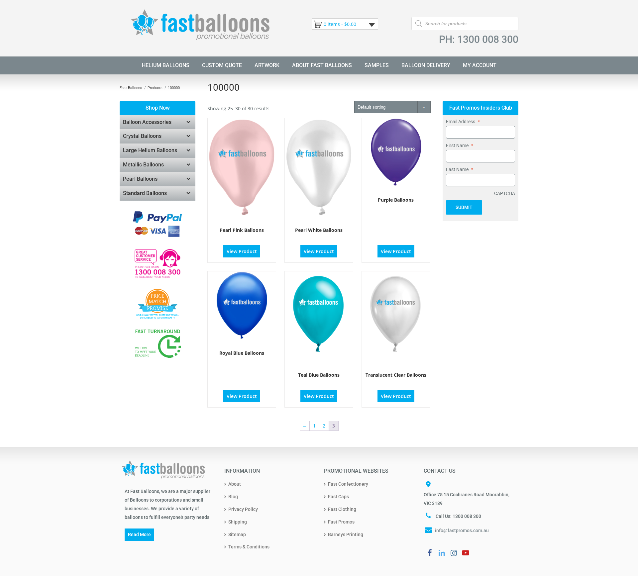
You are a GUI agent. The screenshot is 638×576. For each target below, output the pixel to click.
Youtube (466, 552)
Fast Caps (338, 496)
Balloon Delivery (425, 65)
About (234, 484)
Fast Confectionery (348, 484)
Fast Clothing (342, 509)
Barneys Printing (345, 534)
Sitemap (237, 534)
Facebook (430, 552)
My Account (479, 65)
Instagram (454, 552)
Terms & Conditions (248, 546)
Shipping (237, 522)
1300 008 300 (487, 39)
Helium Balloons (165, 65)
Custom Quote (222, 65)
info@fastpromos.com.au (462, 530)
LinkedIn (442, 552)
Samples (377, 65)
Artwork (267, 65)
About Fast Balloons (322, 65)
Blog (233, 496)
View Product (242, 251)
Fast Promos (341, 522)
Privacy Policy (243, 509)
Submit (464, 207)
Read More (139, 534)
